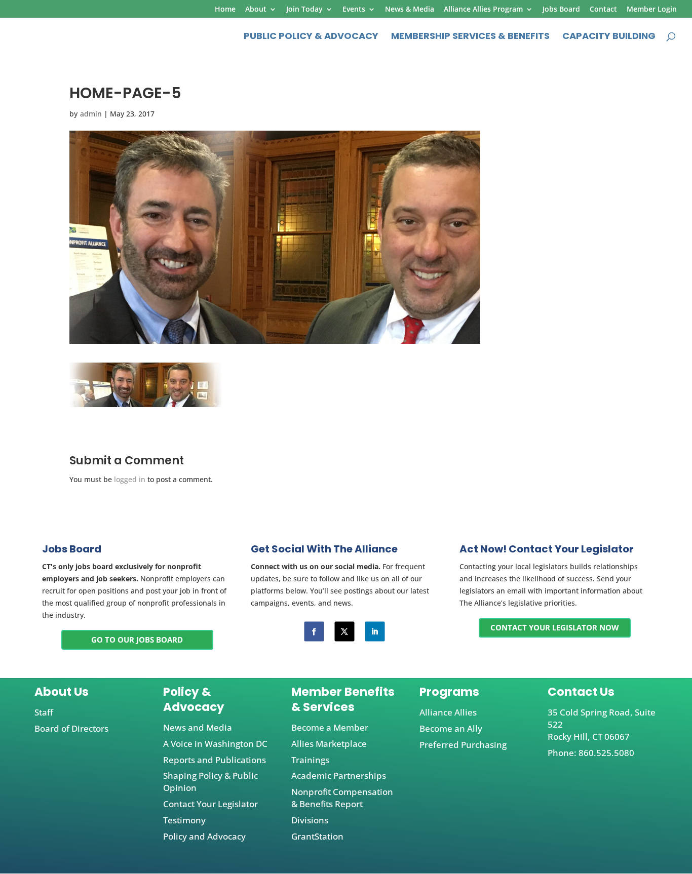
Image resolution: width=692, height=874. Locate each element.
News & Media (409, 10)
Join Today (304, 10)
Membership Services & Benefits (470, 37)
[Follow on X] (344, 631)
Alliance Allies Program (483, 10)
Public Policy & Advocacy (311, 37)
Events (353, 10)
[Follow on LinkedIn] (375, 631)
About (255, 10)
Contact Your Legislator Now (554, 627)
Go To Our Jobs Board (137, 639)
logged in (129, 479)
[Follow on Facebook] (314, 631)
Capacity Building (609, 37)
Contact (603, 10)
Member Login (652, 10)
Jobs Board (561, 10)
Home (225, 10)
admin (91, 113)
